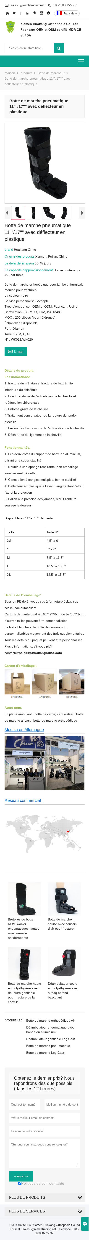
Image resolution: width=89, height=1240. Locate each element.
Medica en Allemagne (24, 729)
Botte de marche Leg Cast (45, 1052)
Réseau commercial (23, 800)
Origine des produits (20, 256)
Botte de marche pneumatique (48, 1046)
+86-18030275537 (65, 5)
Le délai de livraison (20, 263)
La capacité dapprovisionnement (29, 270)
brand (9, 249)
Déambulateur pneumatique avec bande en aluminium (50, 1030)
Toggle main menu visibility (81, 61)
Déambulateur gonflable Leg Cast (50, 1039)
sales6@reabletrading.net (27, 5)
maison (10, 73)
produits (26, 73)
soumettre (21, 1176)
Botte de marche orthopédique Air (50, 1020)
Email (16, 350)
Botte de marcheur (51, 73)
